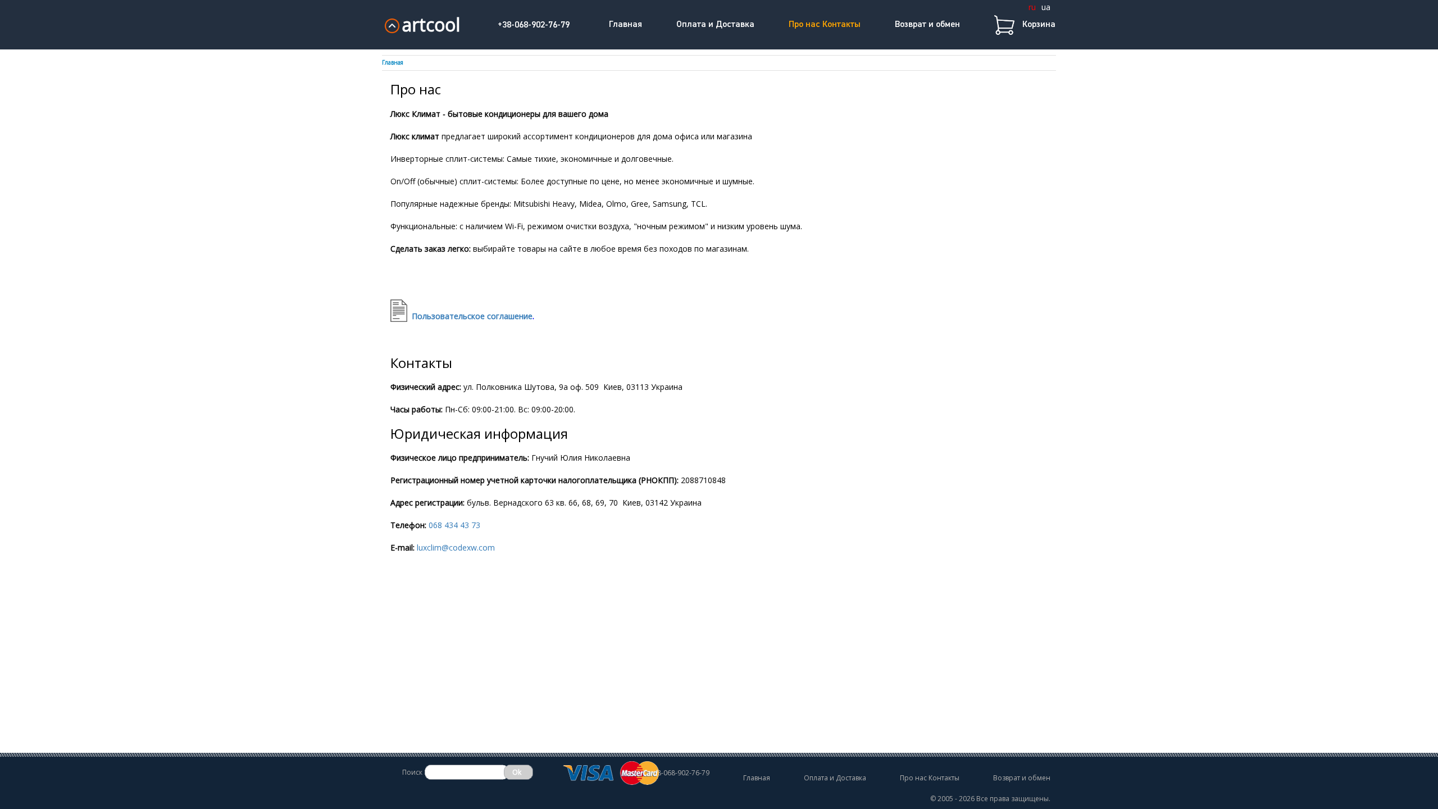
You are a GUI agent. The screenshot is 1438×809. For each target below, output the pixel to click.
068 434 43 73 (454, 525)
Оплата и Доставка (715, 24)
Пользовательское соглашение (473, 316)
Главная (625, 24)
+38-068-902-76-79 (534, 25)
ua (1045, 7)
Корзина (1038, 24)
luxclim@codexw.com (456, 547)
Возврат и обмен (927, 24)
